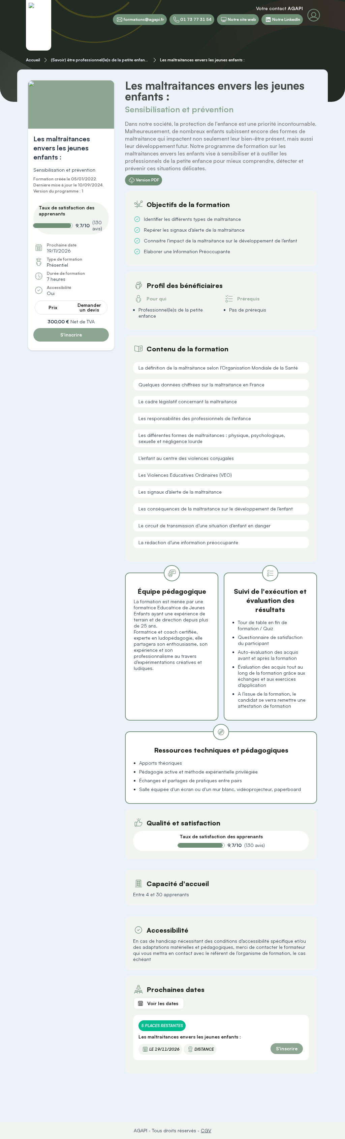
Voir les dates (162, 1003)
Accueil (33, 59)
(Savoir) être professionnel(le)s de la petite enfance (100, 59)
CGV (206, 1130)
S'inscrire (71, 335)
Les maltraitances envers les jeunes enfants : (202, 59)
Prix (53, 307)
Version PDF (147, 180)
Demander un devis (89, 307)
